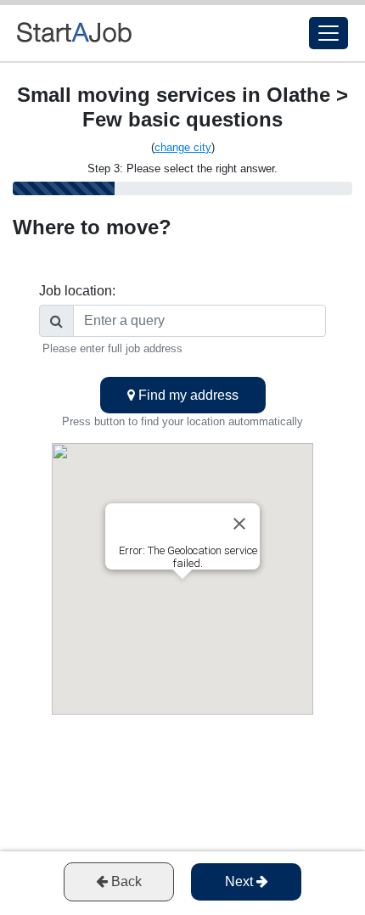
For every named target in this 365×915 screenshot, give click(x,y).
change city (182, 147)
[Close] (239, 523)
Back (125, 881)
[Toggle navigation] (328, 33)
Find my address (187, 395)
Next (240, 881)
